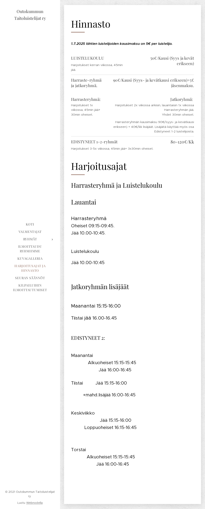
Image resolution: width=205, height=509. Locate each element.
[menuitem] (30, 224)
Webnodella (34, 503)
